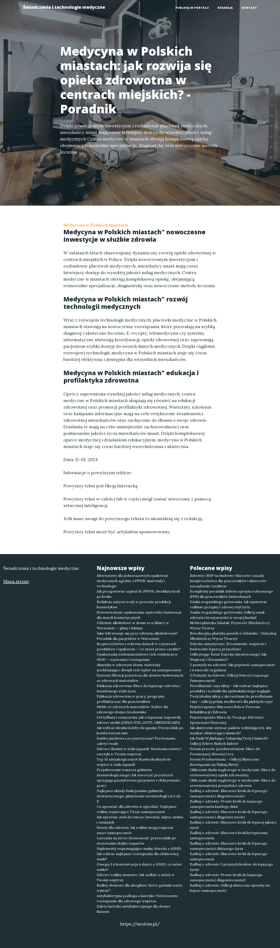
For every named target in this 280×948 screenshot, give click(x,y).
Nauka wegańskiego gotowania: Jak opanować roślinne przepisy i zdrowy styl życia (228, 604)
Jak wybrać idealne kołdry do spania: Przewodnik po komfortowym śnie (140, 730)
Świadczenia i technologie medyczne (64, 7)
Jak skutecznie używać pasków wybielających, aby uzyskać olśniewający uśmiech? (230, 730)
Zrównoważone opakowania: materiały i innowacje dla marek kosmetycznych (139, 615)
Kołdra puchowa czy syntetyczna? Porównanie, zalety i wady (136, 741)
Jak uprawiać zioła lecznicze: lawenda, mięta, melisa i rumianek (140, 819)
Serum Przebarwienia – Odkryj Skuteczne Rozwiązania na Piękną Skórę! (224, 762)
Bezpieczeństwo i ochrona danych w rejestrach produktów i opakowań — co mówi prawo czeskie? (139, 646)
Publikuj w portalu (192, 8)
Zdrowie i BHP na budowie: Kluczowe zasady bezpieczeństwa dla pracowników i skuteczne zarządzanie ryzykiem (228, 580)
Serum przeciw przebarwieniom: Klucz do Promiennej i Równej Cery (225, 751)
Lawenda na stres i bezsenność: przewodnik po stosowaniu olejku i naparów (136, 840)
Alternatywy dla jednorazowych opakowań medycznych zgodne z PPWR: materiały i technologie (132, 580)
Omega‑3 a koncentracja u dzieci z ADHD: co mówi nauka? (139, 867)
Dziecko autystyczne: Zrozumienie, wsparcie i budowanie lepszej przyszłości (228, 646)
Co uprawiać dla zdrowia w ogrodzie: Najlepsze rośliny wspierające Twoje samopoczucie (137, 809)
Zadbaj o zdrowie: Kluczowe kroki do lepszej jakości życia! (233, 825)
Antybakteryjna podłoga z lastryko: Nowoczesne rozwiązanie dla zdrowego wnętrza (137, 898)
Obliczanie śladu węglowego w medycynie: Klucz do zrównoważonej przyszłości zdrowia (233, 783)
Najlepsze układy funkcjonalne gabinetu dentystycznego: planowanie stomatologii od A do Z (139, 796)
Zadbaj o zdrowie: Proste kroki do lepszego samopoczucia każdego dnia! (226, 804)
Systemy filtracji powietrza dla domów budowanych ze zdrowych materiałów (140, 678)
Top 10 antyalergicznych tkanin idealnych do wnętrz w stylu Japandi (134, 762)
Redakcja (225, 8)
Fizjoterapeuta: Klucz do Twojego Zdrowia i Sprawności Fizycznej (227, 720)
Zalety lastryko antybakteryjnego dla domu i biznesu (133, 909)
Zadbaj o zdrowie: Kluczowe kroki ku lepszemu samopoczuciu (229, 835)
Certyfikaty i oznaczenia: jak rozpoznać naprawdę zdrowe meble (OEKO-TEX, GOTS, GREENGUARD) (139, 720)
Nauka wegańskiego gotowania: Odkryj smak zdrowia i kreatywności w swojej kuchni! (227, 615)
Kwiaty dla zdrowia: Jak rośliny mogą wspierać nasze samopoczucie (135, 830)
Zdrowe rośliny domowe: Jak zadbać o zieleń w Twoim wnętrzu (136, 877)
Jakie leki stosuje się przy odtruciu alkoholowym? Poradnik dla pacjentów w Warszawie (137, 636)
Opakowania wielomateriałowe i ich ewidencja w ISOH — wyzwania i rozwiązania (137, 657)
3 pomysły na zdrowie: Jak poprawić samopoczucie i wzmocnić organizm (232, 667)
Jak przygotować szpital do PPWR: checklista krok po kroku (138, 594)
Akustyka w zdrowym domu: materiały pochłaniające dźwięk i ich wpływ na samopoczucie (139, 667)
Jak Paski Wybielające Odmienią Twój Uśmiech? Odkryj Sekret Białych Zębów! (229, 741)
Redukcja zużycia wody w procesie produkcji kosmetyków (134, 604)
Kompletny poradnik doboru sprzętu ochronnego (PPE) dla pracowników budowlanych (231, 594)
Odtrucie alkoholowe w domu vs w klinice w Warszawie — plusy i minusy (133, 625)
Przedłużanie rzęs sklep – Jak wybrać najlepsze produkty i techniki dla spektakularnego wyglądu (230, 688)
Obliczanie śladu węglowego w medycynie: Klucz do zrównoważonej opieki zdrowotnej (233, 772)
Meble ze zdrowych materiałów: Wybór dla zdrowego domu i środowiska (132, 709)
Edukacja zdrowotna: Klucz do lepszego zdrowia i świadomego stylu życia (138, 688)
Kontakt (249, 8)
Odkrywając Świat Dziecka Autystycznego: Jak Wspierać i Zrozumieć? (228, 657)
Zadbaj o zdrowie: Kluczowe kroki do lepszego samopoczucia (228, 856)
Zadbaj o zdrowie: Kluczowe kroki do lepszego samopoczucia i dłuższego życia (228, 846)
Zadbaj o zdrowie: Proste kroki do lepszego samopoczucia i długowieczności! (226, 877)
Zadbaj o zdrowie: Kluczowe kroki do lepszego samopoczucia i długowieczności (228, 793)
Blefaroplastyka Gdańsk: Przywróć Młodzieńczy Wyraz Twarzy (230, 625)
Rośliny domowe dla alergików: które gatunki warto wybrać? (139, 888)
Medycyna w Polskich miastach (95, 225)
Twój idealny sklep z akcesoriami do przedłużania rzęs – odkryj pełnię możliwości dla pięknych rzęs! (231, 699)
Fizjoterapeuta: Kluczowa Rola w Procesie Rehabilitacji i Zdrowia (225, 709)
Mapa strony (16, 581)
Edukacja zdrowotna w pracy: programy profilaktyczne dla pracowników (130, 699)
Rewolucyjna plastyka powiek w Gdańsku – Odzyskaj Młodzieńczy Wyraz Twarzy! (233, 636)
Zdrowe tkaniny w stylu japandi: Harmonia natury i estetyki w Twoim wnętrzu (139, 751)
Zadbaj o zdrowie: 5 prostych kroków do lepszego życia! (231, 867)
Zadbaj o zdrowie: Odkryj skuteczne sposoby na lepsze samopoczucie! (230, 888)
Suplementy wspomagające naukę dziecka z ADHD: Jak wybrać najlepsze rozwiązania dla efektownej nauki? (139, 853)
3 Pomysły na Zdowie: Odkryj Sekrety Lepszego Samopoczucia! (229, 678)
